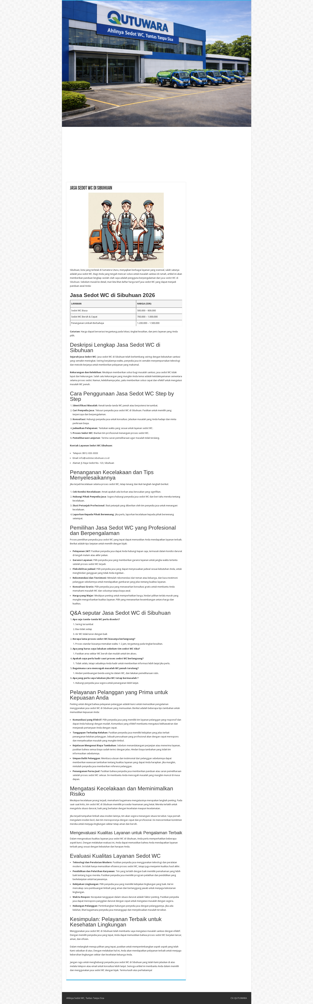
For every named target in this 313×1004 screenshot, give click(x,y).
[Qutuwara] (156, 64)
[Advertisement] (156, 152)
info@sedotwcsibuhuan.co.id (94, 458)
